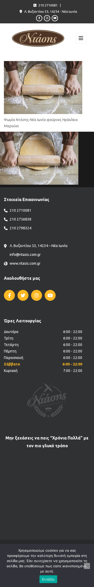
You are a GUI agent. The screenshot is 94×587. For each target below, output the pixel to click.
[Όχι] (87, 566)
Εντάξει (48, 579)
